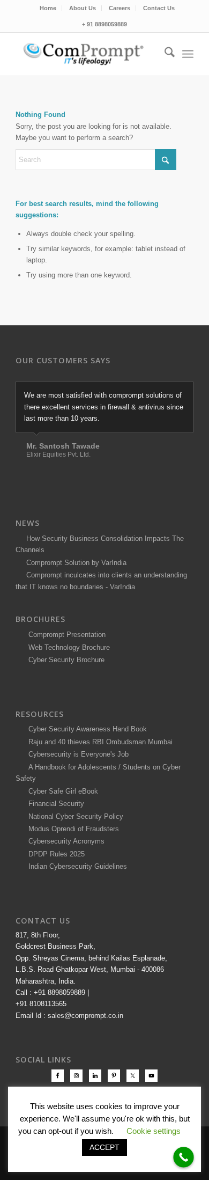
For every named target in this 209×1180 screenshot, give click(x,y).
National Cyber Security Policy (73, 816)
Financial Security (54, 804)
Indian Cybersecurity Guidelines (75, 866)
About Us (82, 8)
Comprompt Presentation (66, 635)
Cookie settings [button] (153, 1130)
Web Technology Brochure (67, 647)
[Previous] (158, 392)
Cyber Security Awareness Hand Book (85, 729)
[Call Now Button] (183, 1157)
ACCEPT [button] (104, 1147)
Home (48, 8)
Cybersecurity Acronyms (64, 841)
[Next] (182, 392)
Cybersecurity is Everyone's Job (76, 754)
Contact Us (159, 8)
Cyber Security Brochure (64, 660)
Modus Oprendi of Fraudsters (71, 829)
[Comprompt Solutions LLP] (87, 54)
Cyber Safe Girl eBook (61, 791)
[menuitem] (48, 8)
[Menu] (187, 54)
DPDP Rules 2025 (54, 854)
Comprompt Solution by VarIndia (76, 563)
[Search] (164, 54)
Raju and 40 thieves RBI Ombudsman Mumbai (98, 742)
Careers (119, 8)
